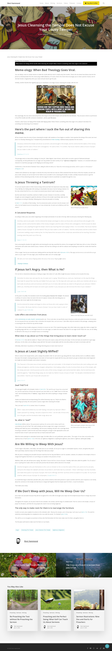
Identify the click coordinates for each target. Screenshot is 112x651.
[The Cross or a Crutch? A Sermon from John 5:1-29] (84, 565)
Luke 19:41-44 (21, 291)
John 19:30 (64, 514)
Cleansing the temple (27, 530)
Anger (17, 530)
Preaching (12, 612)
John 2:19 (84, 512)
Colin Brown (18, 424)
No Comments (68, 34)
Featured (52, 20)
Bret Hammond (13, 3)
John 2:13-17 (21, 380)
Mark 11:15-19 (21, 240)
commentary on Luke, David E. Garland (29, 319)
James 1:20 (31, 438)
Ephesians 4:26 (64, 252)
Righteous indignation (58, 530)
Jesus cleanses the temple (43, 530)
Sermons (18, 612)
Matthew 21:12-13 (23, 154)
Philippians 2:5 (19, 168)
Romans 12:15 (20, 340)
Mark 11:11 (19, 203)
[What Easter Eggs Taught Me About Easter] (28, 565)
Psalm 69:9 (43, 389)
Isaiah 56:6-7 (52, 475)
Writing (60, 20)
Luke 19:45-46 (28, 310)
